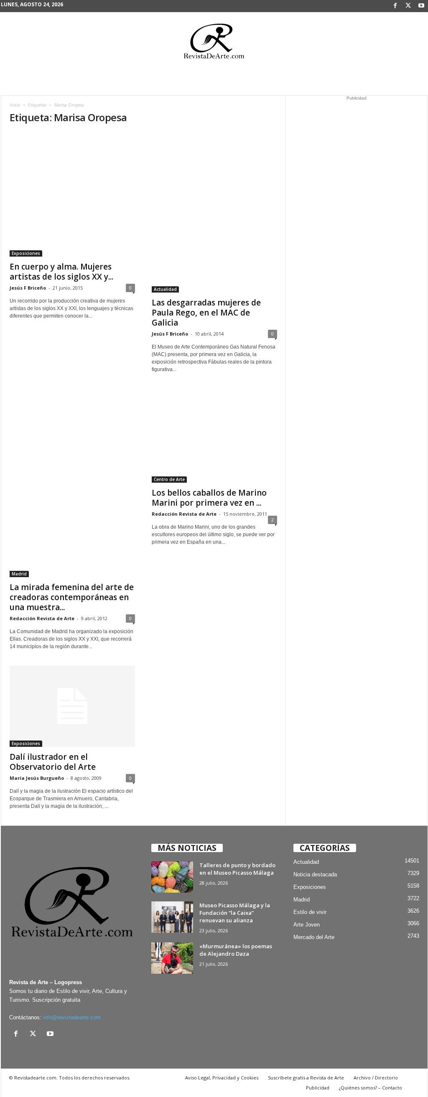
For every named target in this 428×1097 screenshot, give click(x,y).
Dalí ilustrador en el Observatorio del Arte (53, 761)
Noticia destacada (315, 874)
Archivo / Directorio (376, 1077)
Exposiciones (26, 253)
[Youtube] (421, 6)
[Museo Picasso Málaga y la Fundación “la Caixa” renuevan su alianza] (172, 917)
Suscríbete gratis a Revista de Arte (306, 1077)
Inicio (15, 105)
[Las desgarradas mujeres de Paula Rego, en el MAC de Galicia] (214, 212)
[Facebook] (395, 6)
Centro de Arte (169, 479)
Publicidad (317, 1087)
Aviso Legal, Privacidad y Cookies (221, 1077)
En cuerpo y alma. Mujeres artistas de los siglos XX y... (61, 271)
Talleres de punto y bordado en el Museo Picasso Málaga (237, 868)
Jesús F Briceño (28, 288)
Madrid (19, 574)
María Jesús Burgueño (37, 778)
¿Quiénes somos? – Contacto (370, 1087)
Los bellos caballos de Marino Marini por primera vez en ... (209, 497)
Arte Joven (306, 924)
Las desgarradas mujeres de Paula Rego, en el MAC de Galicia (206, 312)
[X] (408, 6)
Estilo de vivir (309, 912)
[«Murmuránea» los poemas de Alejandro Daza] (172, 958)
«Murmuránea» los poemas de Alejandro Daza (235, 949)
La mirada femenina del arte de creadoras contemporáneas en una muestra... (72, 597)
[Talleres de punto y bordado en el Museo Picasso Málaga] (172, 877)
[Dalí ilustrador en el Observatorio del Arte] (72, 706)
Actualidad (165, 289)
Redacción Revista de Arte (42, 618)
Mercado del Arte (313, 937)
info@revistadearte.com (72, 1017)
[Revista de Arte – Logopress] (214, 43)
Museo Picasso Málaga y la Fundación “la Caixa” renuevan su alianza (234, 912)
